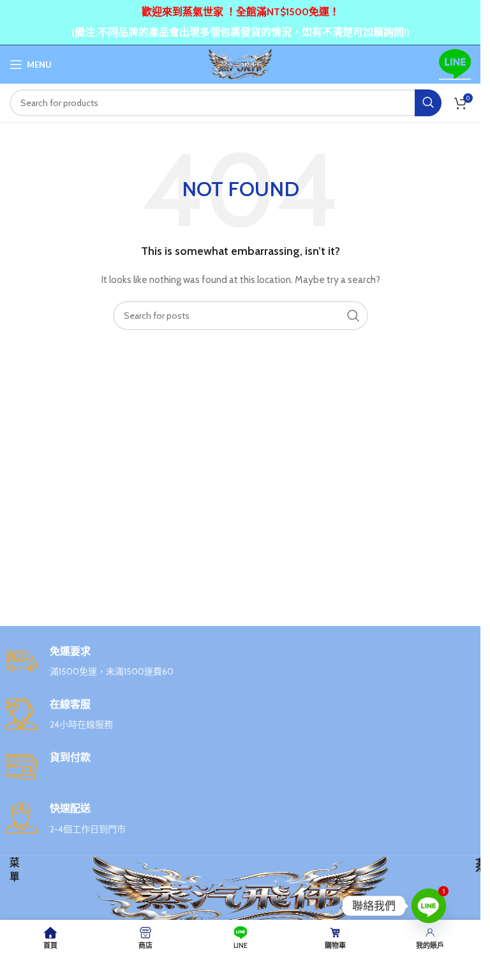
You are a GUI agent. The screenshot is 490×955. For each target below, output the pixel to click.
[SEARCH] (428, 102)
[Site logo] (240, 63)
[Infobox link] (240, 662)
